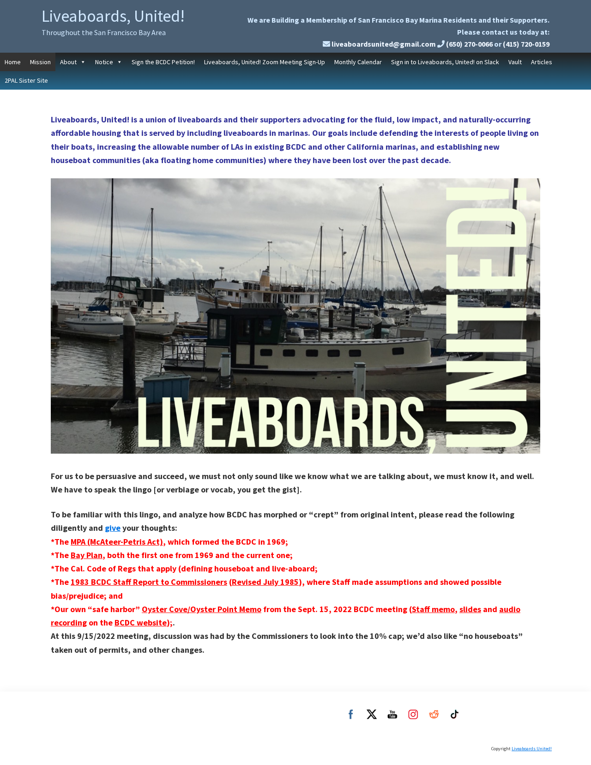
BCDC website (141, 622)
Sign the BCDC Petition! (163, 62)
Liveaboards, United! (113, 16)
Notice (104, 62)
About (68, 62)
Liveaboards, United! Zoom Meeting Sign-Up (264, 62)
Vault (515, 62)
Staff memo (433, 609)
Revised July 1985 (265, 582)
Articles (541, 62)
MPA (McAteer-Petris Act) (117, 541)
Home (13, 62)
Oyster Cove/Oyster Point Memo (201, 609)
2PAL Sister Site (26, 80)
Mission (40, 62)
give (113, 527)
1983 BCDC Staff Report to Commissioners (149, 582)
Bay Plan (87, 555)
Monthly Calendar (358, 62)
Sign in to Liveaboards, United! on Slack (445, 62)
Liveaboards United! (532, 749)
